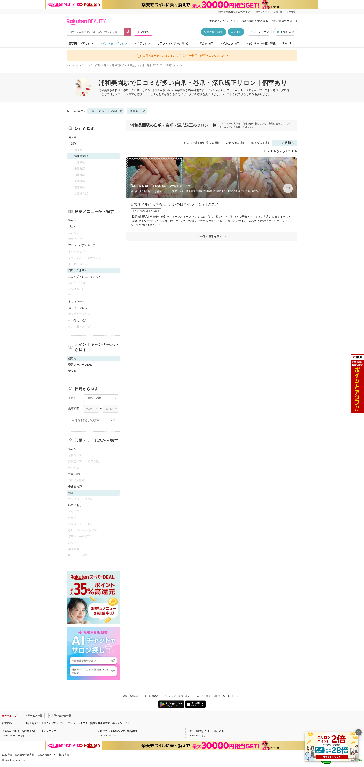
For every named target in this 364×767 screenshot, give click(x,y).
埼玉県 (97, 65)
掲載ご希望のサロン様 (284, 20)
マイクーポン (261, 31)
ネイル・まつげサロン (113, 43)
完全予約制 (75, 474)
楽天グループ (263, 11)
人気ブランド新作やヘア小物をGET (117, 731)
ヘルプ (234, 20)
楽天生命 (277, 11)
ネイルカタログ (229, 43)
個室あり (131, 65)
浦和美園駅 (118, 65)
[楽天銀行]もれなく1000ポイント (235, 11)
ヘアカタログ (205, 43)
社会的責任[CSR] (46, 754)
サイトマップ (169, 696)
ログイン (236, 31)
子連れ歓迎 (75, 486)
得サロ (72, 370)
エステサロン (142, 43)
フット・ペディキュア (82, 245)
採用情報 (64, 754)
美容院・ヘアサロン (81, 43)
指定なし (73, 220)
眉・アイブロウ (77, 307)
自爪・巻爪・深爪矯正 (128, 90)
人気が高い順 (234, 142)
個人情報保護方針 (24, 754)
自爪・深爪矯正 (148, 65)
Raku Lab (288, 43)
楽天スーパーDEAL (80, 364)
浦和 (106, 65)
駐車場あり (75, 505)
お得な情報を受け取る (254, 20)
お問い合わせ (186, 696)
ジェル (72, 226)
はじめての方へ (218, 20)
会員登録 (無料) (213, 31)
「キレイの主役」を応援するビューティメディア (29, 731)
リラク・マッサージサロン (173, 43)
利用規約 (153, 696)
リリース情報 (213, 696)
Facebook (228, 696)
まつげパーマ (76, 301)
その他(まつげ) (77, 320)
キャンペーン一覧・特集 (261, 43)
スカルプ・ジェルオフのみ (84, 276)
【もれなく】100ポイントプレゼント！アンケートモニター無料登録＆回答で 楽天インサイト (77, 723)
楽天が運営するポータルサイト (206, 731)
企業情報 (7, 754)
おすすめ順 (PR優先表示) (201, 142)
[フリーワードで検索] (127, 32)
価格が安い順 (259, 142)
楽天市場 (290, 11)
